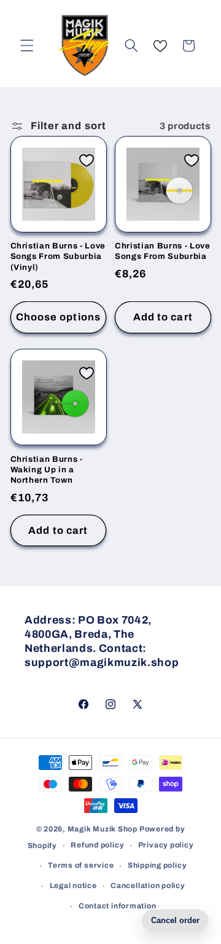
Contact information (118, 906)
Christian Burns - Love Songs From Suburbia (163, 251)
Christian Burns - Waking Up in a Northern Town (46, 469)
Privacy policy (166, 845)
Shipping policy (157, 865)
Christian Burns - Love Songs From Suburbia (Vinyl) (58, 256)
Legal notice (73, 885)
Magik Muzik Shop (103, 829)
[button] (27, 45)
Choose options (58, 317)
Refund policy (97, 845)
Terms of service (81, 865)
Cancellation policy (147, 885)
